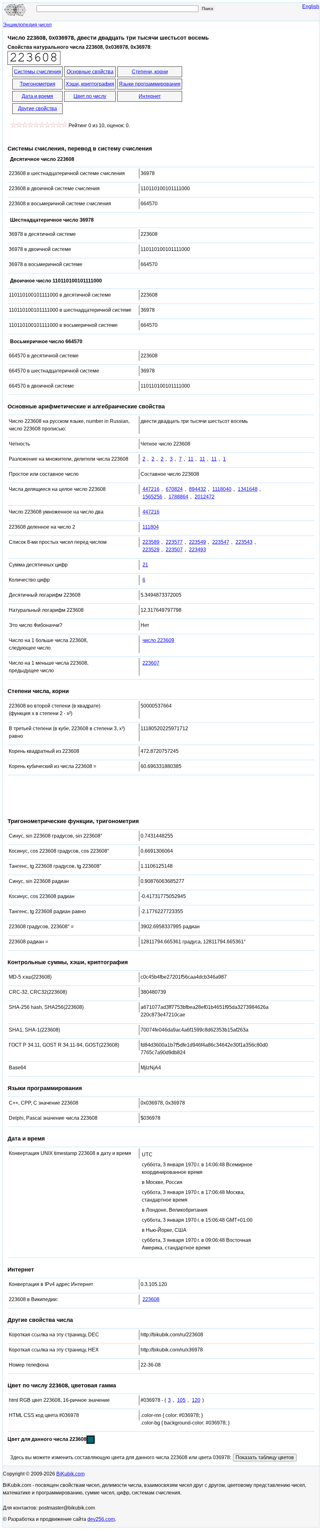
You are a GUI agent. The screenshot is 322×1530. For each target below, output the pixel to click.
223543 (244, 542)
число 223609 (158, 640)
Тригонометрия (37, 84)
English (310, 6)
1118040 (221, 489)
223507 (174, 549)
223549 (197, 542)
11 (190, 459)
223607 (150, 663)
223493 (197, 549)
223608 (150, 1299)
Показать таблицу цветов (265, 1457)
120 (196, 1400)
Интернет (150, 96)
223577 (174, 542)
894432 (197, 489)
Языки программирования (149, 84)
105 (181, 1400)
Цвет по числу (90, 96)
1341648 (248, 489)
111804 (150, 527)
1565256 (152, 496)
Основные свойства (90, 71)
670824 (174, 489)
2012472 (204, 496)
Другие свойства (37, 108)
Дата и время (37, 96)
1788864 (178, 496)
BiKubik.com (70, 1473)
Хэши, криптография (90, 84)
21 (145, 564)
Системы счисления (37, 71)
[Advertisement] (239, 91)
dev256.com (101, 1519)
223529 (150, 549)
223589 (150, 542)
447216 (150, 489)
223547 (220, 542)
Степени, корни (150, 71)
